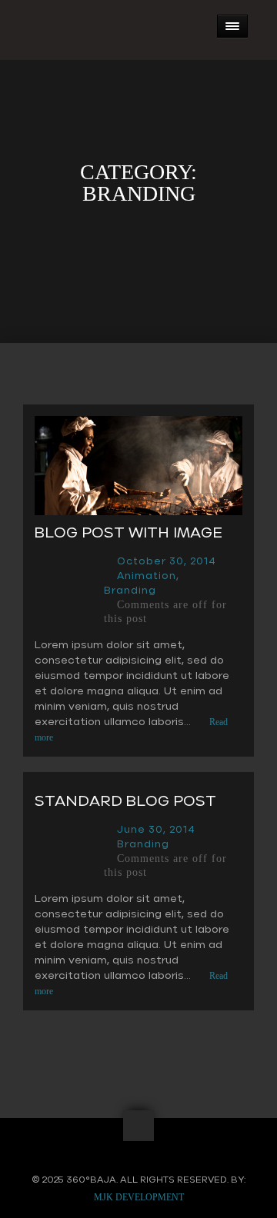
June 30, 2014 (156, 830)
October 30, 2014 (166, 562)
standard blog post (125, 801)
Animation (146, 576)
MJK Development (139, 1197)
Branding (130, 591)
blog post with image (128, 533)
